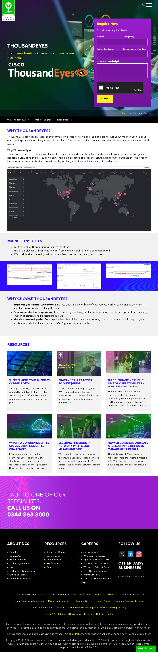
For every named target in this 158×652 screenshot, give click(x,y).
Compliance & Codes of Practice (31, 595)
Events (49, 567)
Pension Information (42, 608)
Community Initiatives (20, 579)
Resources (62, 120)
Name (101, 36)
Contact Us (15, 556)
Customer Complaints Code (128, 601)
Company (129, 36)
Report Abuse (103, 601)
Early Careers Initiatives (95, 571)
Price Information (61, 595)
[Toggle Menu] (149, 5)
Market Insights (43, 120)
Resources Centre (55, 552)
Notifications (53, 564)
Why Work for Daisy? (94, 556)
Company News (54, 560)
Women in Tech (91, 575)
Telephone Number (134, 49)
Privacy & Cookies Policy (68, 634)
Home (124, 113)
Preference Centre (82, 601)
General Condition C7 (106, 595)
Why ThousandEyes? (18, 120)
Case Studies (53, 556)
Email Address (106, 49)
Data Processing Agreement (29, 601)
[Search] (143, 5)
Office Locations (18, 575)
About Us (14, 552)
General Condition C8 (132, 595)
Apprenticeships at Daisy (96, 560)
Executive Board (17, 560)
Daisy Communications (132, 576)
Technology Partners (20, 564)
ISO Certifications (82, 595)
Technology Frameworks (22, 571)
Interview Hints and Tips (95, 564)
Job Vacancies (90, 552)
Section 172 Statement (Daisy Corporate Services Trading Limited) (91, 608)
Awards (13, 567)
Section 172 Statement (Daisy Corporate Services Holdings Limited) (79, 614)
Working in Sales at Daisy (96, 567)
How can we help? (108, 61)
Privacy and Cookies (58, 601)
